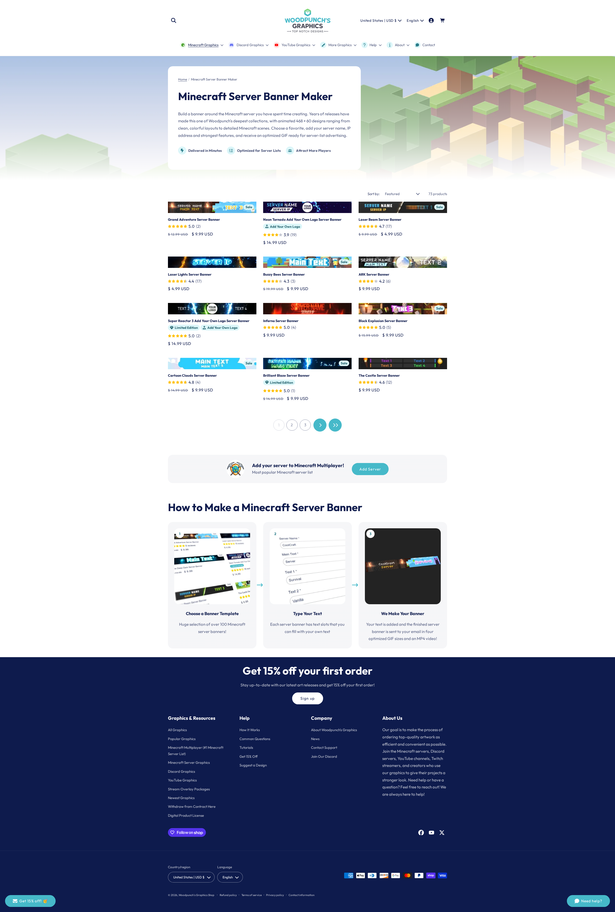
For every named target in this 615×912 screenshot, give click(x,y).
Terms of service (251, 895)
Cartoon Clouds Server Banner (192, 375)
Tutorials (246, 747)
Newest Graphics (181, 797)
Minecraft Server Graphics (189, 762)
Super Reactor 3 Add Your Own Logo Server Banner (208, 321)
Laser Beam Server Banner (380, 219)
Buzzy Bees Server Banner (284, 274)
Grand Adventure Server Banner (194, 219)
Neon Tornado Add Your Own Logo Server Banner (302, 219)
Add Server (370, 469)
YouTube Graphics (182, 780)
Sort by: (374, 193)
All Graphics (177, 730)
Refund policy (228, 895)
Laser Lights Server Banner (189, 274)
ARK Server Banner (374, 274)
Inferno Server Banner (280, 321)
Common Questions (254, 738)
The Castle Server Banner (379, 375)
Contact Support (324, 747)
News (315, 738)
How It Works (249, 730)
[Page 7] (335, 425)
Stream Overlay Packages (189, 789)
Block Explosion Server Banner (383, 321)
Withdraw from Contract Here (192, 806)
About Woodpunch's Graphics (334, 730)
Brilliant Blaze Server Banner (286, 375)
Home (182, 79)
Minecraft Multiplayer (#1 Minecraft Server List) (195, 750)
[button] (173, 20)
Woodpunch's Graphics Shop (196, 895)
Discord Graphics (181, 771)
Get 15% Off (248, 756)
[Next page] (320, 425)
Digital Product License (186, 815)
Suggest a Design (253, 765)
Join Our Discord (324, 756)
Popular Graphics (181, 738)
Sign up (307, 698)
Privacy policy (275, 895)
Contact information (301, 895)
